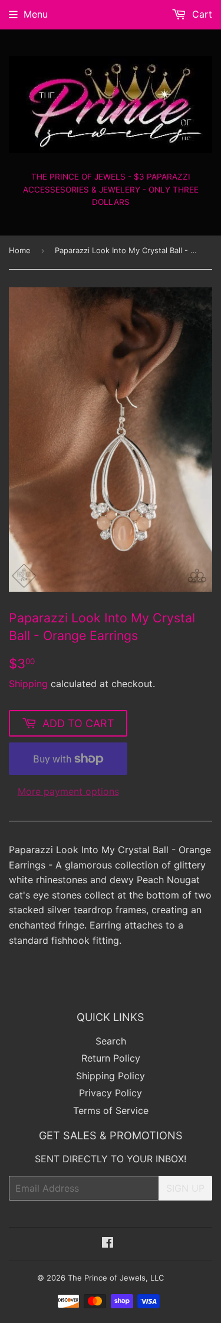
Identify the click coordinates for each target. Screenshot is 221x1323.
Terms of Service (111, 1110)
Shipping (28, 683)
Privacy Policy (110, 1093)
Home (20, 250)
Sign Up (185, 1188)
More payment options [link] (68, 791)
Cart (200, 14)
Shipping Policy (110, 1076)
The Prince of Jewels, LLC (116, 1277)
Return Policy (110, 1058)
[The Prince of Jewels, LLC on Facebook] (107, 1243)
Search (110, 1041)
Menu (36, 14)
